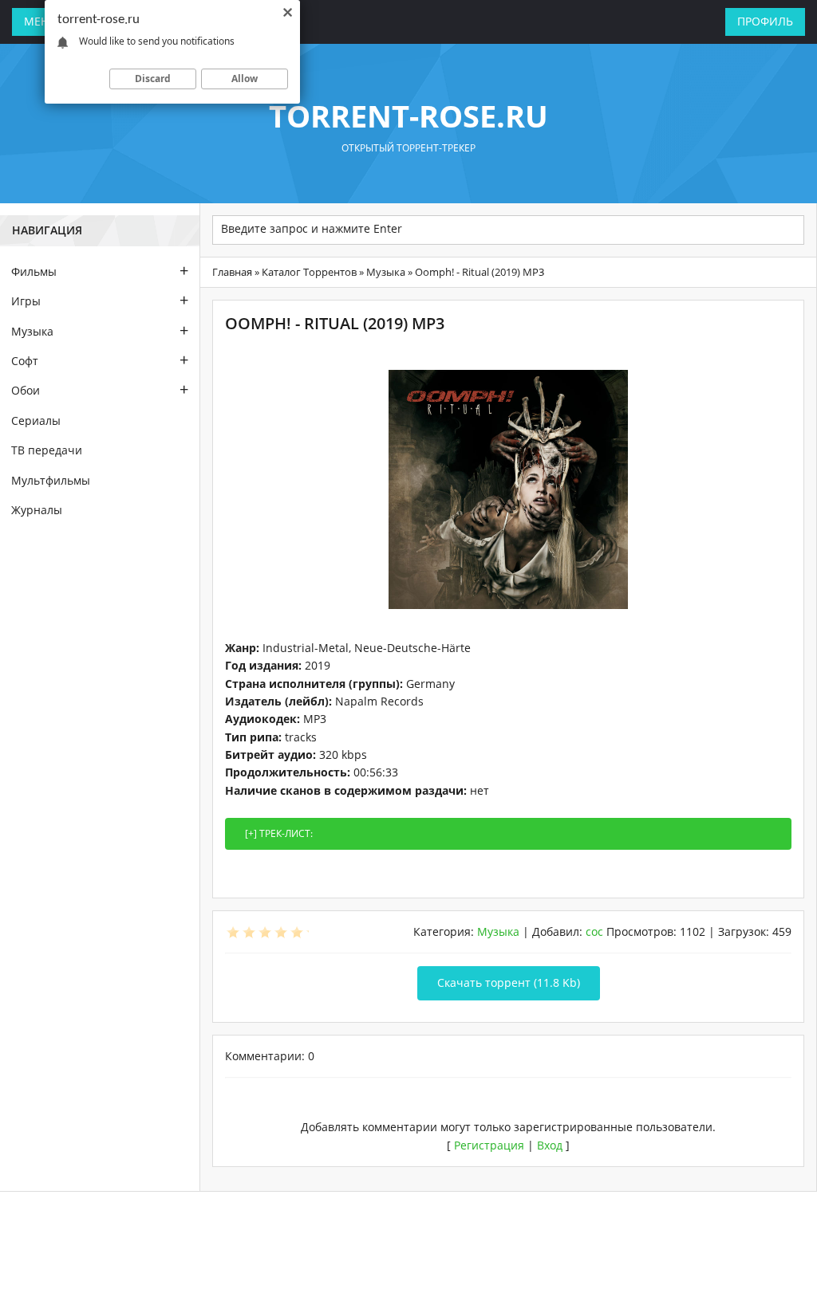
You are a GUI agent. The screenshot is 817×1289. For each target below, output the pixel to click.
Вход (549, 1145)
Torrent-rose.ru (408, 115)
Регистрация (489, 1145)
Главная (232, 272)
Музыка (385, 272)
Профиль (765, 21)
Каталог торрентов (309, 272)
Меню (42, 21)
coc (594, 931)
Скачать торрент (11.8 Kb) (508, 982)
